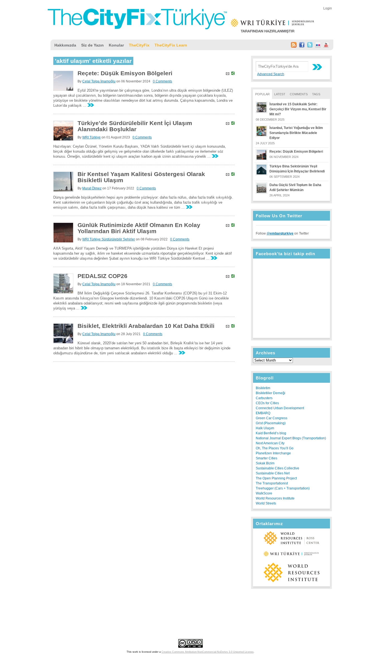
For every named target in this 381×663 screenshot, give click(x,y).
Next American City (270, 443)
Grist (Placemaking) (271, 423)
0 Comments (162, 81)
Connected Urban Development (280, 408)
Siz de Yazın (92, 45)
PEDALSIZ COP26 (102, 276)
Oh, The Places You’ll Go (274, 448)
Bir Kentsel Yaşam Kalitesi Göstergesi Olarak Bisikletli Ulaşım (141, 177)
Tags (316, 94)
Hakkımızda (65, 45)
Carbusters (264, 398)
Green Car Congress (271, 418)
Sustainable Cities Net (273, 473)
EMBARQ (263, 413)
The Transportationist (272, 483)
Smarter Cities (266, 458)
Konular (116, 45)
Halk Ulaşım (265, 428)
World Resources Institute (275, 498)
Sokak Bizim (265, 463)
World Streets (266, 503)
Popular (262, 94)
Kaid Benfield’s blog (271, 433)
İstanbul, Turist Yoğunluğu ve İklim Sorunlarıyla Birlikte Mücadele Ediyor (296, 133)
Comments (299, 94)
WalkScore (264, 493)
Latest (279, 94)
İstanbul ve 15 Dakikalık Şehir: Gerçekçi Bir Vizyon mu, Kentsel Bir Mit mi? (297, 109)
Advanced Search (270, 74)
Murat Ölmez (92, 188)
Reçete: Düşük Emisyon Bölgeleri (296, 151)
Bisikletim (263, 388)
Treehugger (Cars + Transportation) (283, 488)
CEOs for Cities (267, 403)
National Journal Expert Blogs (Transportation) (291, 438)
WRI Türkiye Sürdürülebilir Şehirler (108, 239)
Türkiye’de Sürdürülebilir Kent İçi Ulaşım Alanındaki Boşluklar (135, 126)
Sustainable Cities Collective (277, 468)
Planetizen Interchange (273, 453)
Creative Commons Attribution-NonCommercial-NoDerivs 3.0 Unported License (207, 651)
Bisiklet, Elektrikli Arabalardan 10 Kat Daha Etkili (146, 326)
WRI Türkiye (91, 137)
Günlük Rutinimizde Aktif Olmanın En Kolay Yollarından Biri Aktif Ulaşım (139, 228)
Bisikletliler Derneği (270, 393)
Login (327, 8)
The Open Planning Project (276, 478)
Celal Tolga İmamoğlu (98, 81)
